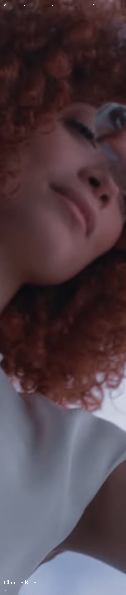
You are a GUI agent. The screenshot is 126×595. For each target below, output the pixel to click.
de (98, 5)
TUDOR (64, 5)
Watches (18, 5)
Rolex (11, 5)
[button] (107, 297)
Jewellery (28, 5)
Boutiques (52, 5)
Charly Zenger (39, 5)
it (102, 5)
